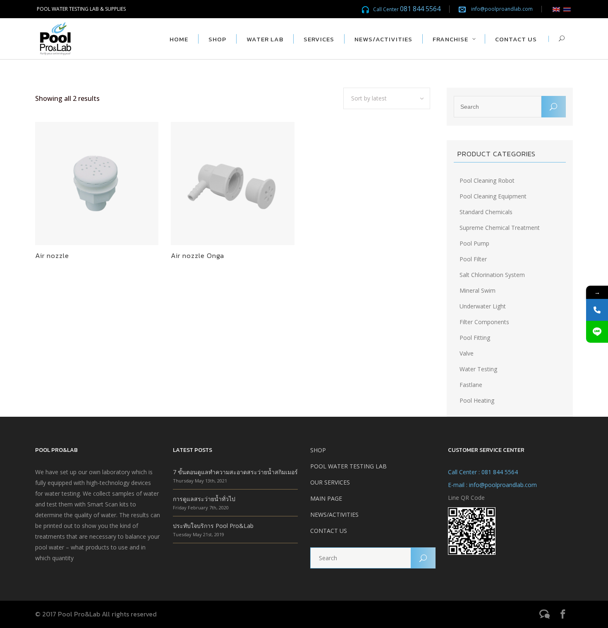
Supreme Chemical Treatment (500, 228)
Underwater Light (483, 306)
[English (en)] (556, 8)
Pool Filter (473, 259)
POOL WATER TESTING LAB (348, 466)
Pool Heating (477, 400)
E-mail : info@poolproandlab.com (492, 485)
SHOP (318, 450)
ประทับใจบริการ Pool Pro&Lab (213, 526)
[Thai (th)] (567, 8)
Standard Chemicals (486, 212)
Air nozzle (52, 255)
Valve (467, 353)
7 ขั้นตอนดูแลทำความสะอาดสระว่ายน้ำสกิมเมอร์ (235, 472)
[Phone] (597, 310)
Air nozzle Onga (197, 255)
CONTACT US (328, 531)
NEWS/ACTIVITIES (334, 514)
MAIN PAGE (326, 498)
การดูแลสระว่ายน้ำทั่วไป (204, 499)
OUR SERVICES (330, 482)
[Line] (597, 332)
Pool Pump (474, 243)
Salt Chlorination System (492, 275)
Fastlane (471, 385)
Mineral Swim (477, 290)
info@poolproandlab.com (502, 8)
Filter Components (484, 322)
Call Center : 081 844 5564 (483, 472)
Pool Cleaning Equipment (493, 196)
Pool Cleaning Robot (487, 180)
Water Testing (478, 369)
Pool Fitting (475, 337)
